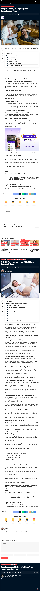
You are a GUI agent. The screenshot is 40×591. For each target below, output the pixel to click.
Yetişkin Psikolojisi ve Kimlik (21, 176)
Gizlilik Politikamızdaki (24, 188)
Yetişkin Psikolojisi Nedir (19, 174)
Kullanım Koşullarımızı (12, 188)
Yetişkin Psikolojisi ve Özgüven (14, 177)
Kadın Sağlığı (4, 259)
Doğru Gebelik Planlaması (13, 492)
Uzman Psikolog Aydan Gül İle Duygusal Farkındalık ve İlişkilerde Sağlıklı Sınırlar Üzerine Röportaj (34, 249)
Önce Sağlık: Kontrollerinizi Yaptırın (14, 305)
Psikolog (3, 6)
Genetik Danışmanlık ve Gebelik (26, 495)
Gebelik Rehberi (13, 259)
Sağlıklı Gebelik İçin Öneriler (32, 496)
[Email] (15, 14)
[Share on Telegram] (14, 14)
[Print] (18, 14)
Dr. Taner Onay (7, 575)
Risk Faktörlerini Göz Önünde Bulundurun (15, 320)
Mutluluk (22, 242)
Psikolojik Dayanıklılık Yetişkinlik (14, 173)
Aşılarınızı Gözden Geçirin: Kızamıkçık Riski (16, 309)
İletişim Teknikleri (4, 564)
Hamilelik (24, 259)
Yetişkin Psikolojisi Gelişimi (25, 173)
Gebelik (8, 259)
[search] (31, 1)
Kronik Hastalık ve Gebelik (23, 496)
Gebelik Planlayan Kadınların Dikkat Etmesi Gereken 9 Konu (17, 303)
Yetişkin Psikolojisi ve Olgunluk (31, 176)
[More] (20, 14)
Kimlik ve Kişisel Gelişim (13, 61)
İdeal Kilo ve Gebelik (35, 495)
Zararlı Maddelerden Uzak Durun (14, 316)
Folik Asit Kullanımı (30, 492)
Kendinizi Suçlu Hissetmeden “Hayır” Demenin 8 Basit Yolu (14, 248)
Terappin (6, 210)
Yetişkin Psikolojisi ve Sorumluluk (25, 177)
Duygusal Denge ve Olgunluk (13, 59)
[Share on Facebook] (6, 14)
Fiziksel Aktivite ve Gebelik (22, 492)
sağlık (27, 486)
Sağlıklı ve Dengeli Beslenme (13, 318)
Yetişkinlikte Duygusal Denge (28, 178)
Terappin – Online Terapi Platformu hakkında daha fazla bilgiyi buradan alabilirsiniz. (22, 152)
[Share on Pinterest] (9, 14)
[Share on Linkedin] (12, 14)
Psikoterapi (12, 6)
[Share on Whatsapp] (10, 14)
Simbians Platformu (9, 485)
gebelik (18, 331)
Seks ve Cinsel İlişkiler (12, 564)
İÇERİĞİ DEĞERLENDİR (5, 540)
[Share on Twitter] (7, 14)
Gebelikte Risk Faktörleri (17, 495)
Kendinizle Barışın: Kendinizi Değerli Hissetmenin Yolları (24, 248)
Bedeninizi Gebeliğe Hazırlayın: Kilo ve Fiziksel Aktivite (18, 311)
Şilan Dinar (6, 528)
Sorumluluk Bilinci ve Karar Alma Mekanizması (16, 57)
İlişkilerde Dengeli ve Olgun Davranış (15, 63)
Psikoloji (7, 6)
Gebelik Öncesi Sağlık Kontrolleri (17, 493)
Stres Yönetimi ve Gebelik (25, 497)
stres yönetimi (28, 398)
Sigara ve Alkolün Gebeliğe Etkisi (14, 497)
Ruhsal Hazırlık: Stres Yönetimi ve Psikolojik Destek (17, 313)
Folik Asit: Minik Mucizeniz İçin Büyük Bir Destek (17, 307)
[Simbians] (4, 1)
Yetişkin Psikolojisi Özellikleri (28, 174)
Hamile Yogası (19, 259)
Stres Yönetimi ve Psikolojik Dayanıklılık (15, 65)
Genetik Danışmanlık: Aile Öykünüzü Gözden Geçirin (17, 315)
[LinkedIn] (38, 211)
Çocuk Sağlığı (4, 242)
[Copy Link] (17, 14)
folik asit (10, 359)
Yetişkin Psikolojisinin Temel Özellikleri (13, 55)
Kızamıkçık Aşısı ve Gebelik (13, 496)
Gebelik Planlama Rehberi (27, 493)
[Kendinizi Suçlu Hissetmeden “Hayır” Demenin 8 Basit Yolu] (15, 242)
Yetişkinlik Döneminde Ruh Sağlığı (17, 178)
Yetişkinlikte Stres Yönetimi (18, 179)
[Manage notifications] (37, 589)
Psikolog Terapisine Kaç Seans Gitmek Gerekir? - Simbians (15, 226)
